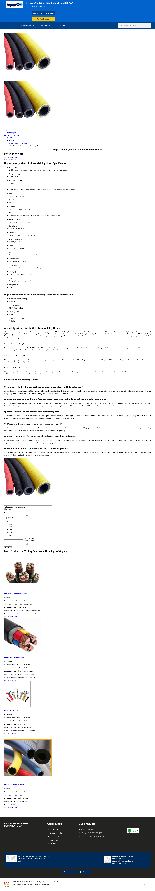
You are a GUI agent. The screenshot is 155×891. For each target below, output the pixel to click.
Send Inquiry (44, 19)
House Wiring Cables (12, 710)
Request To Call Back (11, 135)
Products (12, 140)
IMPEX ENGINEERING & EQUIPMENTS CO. (49, 4)
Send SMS (87, 872)
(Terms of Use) (53, 882)
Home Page (11, 25)
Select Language (140, 884)
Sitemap (53, 844)
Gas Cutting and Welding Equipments (93, 836)
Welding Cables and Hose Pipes (20, 143)
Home (11, 138)
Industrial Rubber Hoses (14, 784)
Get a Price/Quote (10, 157)
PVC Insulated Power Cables (15, 593)
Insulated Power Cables (14, 657)
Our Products (45, 25)
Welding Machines (87, 829)
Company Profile (28, 25)
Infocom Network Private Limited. (39, 884)
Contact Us (60, 25)
